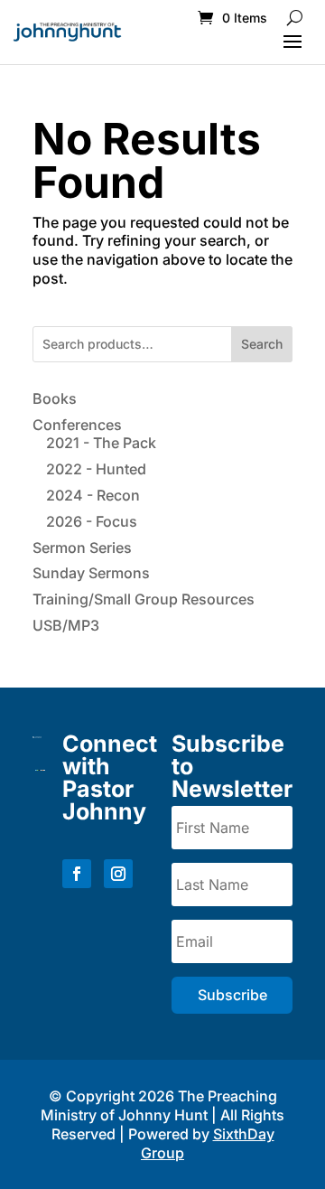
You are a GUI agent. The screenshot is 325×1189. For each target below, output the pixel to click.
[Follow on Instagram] (118, 873)
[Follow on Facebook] (76, 873)
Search (262, 343)
